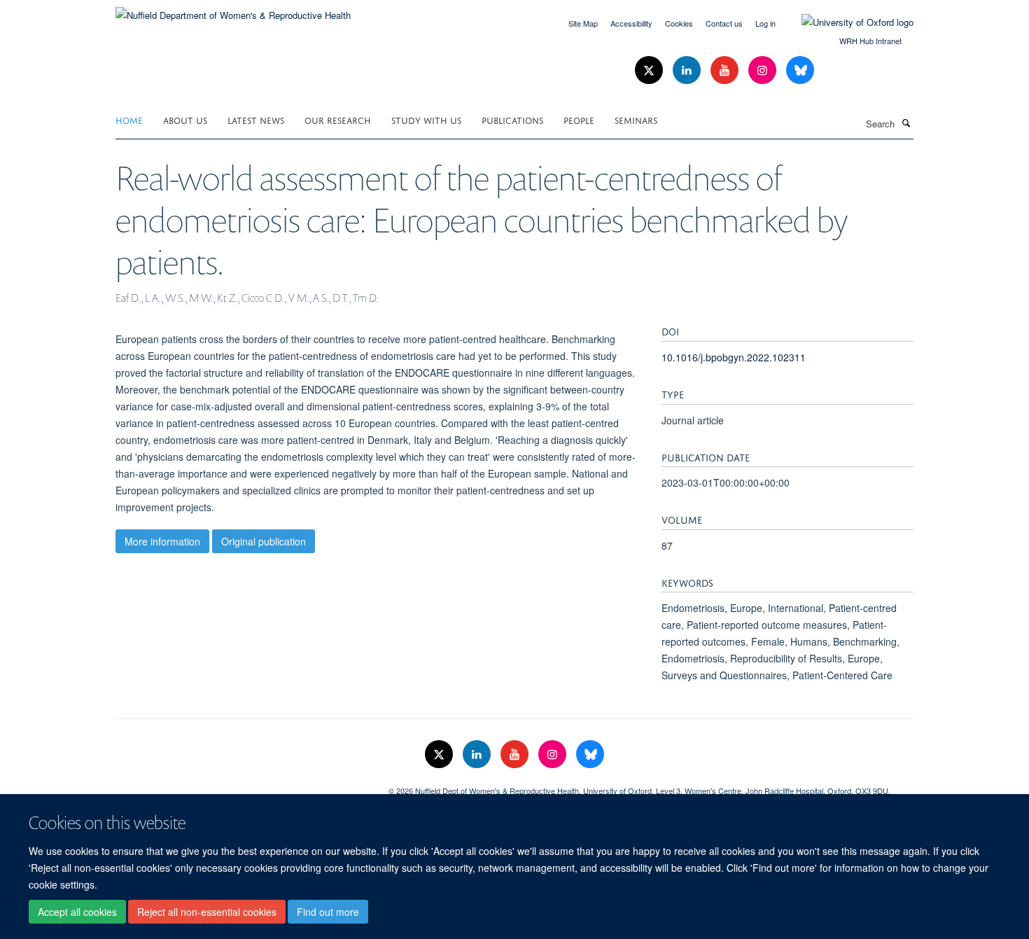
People (579, 119)
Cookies (679, 23)
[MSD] (241, 785)
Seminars (636, 119)
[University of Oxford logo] (846, 22)
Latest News (255, 119)
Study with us (426, 119)
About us (185, 119)
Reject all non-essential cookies (206, 912)
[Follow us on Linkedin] (688, 70)
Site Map (583, 23)
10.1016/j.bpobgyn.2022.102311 (734, 357)
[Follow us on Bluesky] (800, 70)
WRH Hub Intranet (870, 40)
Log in (765, 23)
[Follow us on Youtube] (725, 70)
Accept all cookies (77, 912)
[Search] (905, 122)
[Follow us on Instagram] (763, 70)
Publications (512, 119)
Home (129, 119)
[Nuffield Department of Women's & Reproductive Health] (233, 10)
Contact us (724, 23)
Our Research (337, 119)
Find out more (328, 912)
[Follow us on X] (650, 70)
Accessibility (631, 23)
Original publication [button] (263, 541)
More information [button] (162, 541)
